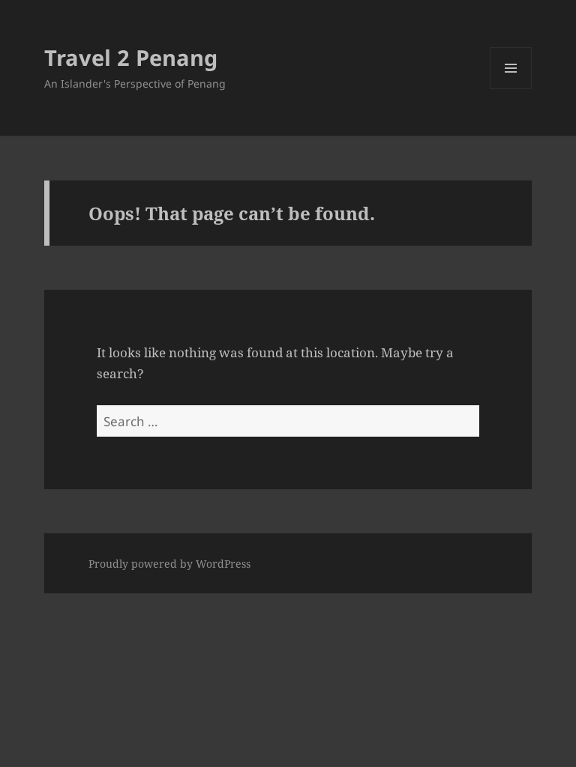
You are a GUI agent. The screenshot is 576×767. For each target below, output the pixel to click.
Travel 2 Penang (131, 57)
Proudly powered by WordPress (169, 564)
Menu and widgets (511, 88)
